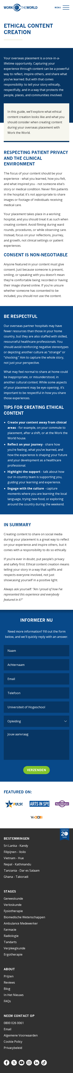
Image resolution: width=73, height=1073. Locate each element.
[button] (66, 7)
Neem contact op (19, 1016)
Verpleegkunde (14, 948)
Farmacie (10, 930)
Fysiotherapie (13, 911)
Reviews (9, 982)
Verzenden (36, 770)
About (9, 969)
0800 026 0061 (14, 1023)
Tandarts (10, 942)
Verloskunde (13, 905)
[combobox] (36, 707)
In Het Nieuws (14, 995)
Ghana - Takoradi (16, 877)
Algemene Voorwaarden (21, 1035)
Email (7, 1029)
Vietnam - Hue (14, 858)
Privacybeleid (13, 1048)
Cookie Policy (13, 1041)
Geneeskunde (13, 898)
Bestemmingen (17, 838)
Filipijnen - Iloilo (15, 852)
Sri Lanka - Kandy (16, 846)
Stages (10, 891)
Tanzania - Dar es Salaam (21, 870)
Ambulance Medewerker (21, 923)
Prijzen (8, 976)
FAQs (7, 1001)
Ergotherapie (13, 954)
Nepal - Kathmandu (17, 864)
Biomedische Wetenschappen (24, 917)
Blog (7, 989)
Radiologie (11, 936)
